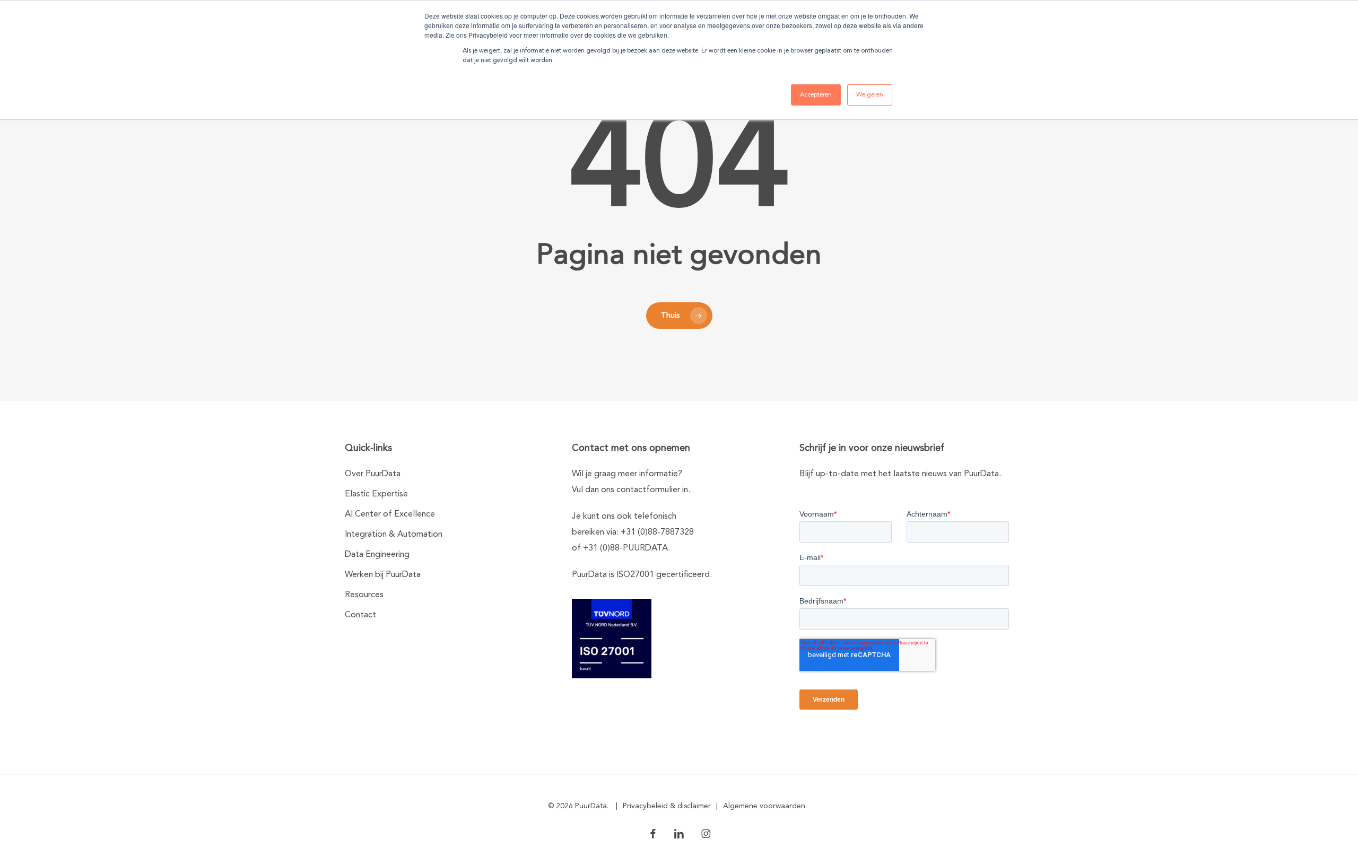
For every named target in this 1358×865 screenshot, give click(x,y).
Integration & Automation (393, 534)
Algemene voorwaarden (764, 806)
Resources (364, 595)
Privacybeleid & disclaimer (667, 806)
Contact (360, 615)
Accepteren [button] (816, 95)
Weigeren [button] (869, 95)
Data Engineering (377, 555)
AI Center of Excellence (390, 514)
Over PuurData (373, 474)
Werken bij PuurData (383, 575)
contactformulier (648, 490)
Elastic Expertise (376, 494)
